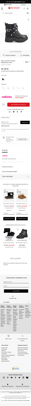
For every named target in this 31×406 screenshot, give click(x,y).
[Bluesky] (27, 378)
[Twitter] (19, 378)
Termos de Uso (10, 397)
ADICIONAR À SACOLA (9, 218)
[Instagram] (4, 378)
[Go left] (2, 35)
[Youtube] (12, 378)
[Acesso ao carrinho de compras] (28, 9)
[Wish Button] (3, 105)
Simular (25, 122)
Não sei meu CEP (5, 125)
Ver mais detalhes (7, 166)
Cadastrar (16, 291)
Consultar (22, 139)
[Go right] (28, 35)
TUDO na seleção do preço (15, 1)
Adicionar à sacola (18, 104)
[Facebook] (15, 378)
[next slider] (1, 205)
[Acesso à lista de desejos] (24, 9)
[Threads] (23, 378)
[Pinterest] (8, 378)
